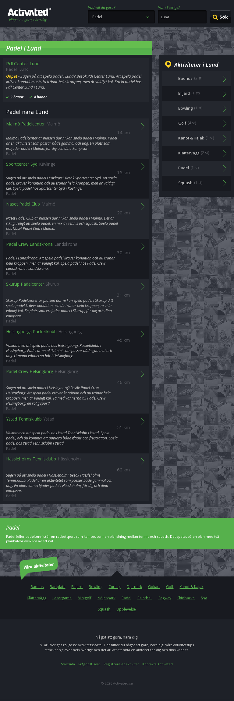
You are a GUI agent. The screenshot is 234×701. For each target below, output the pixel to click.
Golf (169, 586)
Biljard (77, 586)
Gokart (154, 586)
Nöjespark (106, 598)
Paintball (144, 598)
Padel (126, 598)
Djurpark (134, 586)
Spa (204, 598)
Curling (114, 586)
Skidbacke (186, 598)
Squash (104, 609)
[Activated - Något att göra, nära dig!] (29, 15)
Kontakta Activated (157, 664)
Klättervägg (36, 598)
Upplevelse (126, 609)
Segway (164, 598)
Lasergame (62, 598)
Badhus (37, 586)
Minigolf (84, 598)
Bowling (95, 586)
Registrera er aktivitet (121, 664)
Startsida (68, 664)
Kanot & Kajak (191, 586)
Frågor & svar (89, 664)
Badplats (57, 586)
